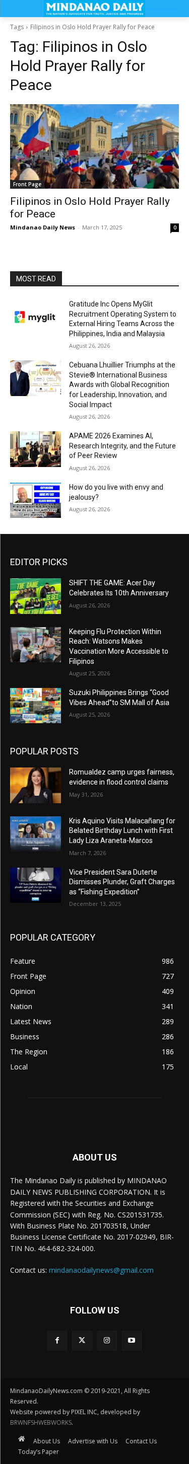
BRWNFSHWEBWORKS (41, 1422)
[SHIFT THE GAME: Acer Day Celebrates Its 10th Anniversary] (35, 595)
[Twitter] (82, 1340)
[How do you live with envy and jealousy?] (35, 500)
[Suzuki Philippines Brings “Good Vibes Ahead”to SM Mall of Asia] (35, 705)
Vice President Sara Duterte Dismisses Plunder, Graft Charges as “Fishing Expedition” (122, 882)
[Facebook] (57, 1340)
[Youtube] (132, 1340)
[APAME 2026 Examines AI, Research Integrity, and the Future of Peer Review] (35, 449)
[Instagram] (107, 1340)
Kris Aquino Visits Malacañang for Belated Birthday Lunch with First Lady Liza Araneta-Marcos (122, 830)
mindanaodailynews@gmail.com (101, 1270)
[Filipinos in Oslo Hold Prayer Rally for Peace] (94, 146)
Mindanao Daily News (42, 227)
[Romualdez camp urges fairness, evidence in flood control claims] (35, 785)
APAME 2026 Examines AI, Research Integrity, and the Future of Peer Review (122, 445)
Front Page (27, 184)
